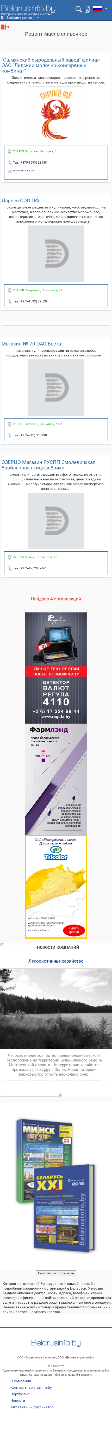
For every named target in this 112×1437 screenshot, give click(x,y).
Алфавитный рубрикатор (32, 1407)
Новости (17, 1400)
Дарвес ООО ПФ (20, 201)
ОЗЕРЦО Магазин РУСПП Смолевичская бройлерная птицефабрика (48, 465)
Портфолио (19, 1394)
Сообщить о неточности (56, 1273)
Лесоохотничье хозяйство (56, 961)
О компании (20, 1381)
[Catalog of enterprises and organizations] (28, 10)
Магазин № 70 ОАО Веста (31, 344)
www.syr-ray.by (23, 170)
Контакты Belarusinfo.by (31, 1387)
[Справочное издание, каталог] (56, 1186)
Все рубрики (7, 29)
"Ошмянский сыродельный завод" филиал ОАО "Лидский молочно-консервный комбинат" (51, 65)
